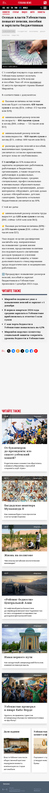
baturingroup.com (14, 791)
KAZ (4, 8)
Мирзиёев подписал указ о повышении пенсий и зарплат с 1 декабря (24, 302)
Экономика (33, 31)
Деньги (42, 31)
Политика (6, 35)
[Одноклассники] (18, 351)
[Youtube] (36, 351)
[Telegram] (27, 351)
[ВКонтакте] (13, 351)
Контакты (6, 784)
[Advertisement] (24, 383)
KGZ (8, 8)
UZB (20, 8)
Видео (24, 12)
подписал (35, 82)
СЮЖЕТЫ (41, 12)
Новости (6, 12)
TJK (12, 8)
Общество (15, 35)
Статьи (16, 12)
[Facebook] (31, 351)
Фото (32, 12)
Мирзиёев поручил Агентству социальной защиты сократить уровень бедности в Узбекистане (24, 335)
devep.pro (37, 790)
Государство (22, 31)
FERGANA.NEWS (24, 2)
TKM (15, 8)
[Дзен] (22, 351)
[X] (9, 351)
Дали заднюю (11, 731)
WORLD (25, 8)
